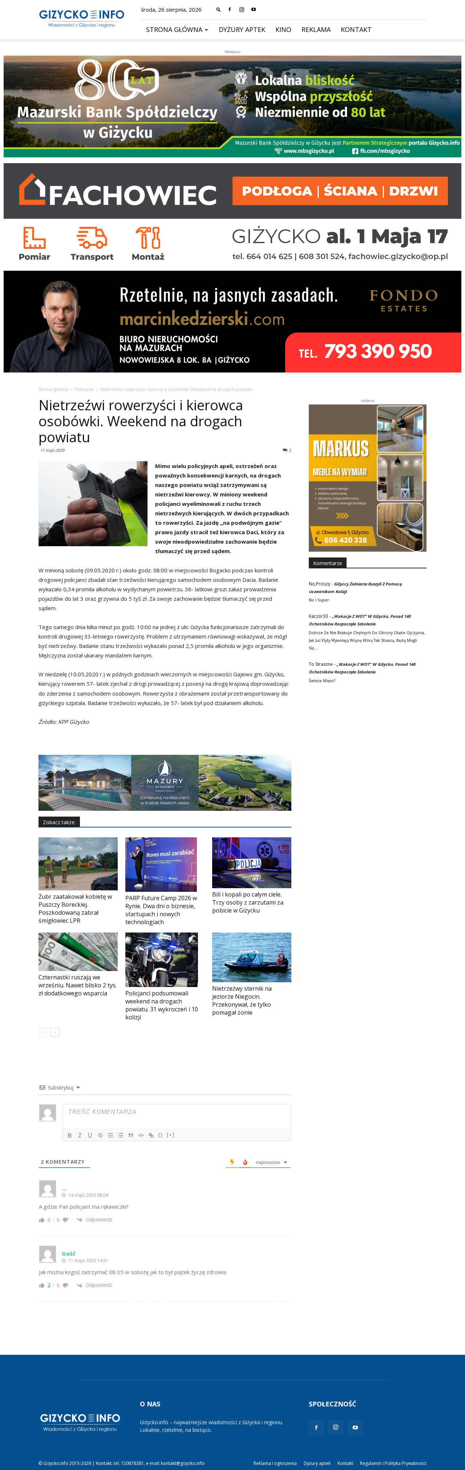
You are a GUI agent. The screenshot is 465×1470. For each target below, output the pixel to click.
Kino (283, 29)
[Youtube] (253, 9)
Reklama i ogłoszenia (275, 1463)
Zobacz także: (59, 822)
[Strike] (100, 1135)
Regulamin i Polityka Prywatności (393, 1463)
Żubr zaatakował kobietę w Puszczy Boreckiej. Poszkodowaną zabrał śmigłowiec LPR (75, 909)
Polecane (84, 389)
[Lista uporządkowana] (110, 1135)
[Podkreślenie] (90, 1135)
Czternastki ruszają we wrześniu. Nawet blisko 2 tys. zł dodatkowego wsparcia (78, 985)
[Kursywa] (80, 1135)
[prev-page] (43, 1032)
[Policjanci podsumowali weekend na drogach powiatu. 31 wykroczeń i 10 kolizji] (165, 960)
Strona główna (174, 29)
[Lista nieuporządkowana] (121, 1135)
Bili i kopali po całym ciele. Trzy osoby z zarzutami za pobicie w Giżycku (247, 902)
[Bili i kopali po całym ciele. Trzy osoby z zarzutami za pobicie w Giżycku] (251, 862)
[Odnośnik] (151, 1135)
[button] (218, 9)
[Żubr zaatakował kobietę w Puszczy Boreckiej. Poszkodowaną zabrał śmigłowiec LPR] (78, 863)
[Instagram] (241, 9)
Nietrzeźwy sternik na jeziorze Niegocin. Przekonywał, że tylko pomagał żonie (242, 1000)
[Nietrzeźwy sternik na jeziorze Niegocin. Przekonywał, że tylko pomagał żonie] (251, 957)
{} (160, 1134)
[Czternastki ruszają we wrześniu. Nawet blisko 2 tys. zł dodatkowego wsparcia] (78, 952)
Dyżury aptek (242, 29)
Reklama (316, 29)
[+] (171, 1134)
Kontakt (356, 29)
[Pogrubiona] (70, 1135)
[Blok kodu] (141, 1135)
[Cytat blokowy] (131, 1135)
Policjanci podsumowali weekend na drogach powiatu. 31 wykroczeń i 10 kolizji (161, 1005)
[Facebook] (229, 9)
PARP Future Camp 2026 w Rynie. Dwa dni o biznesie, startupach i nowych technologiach (161, 910)
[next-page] (54, 1032)
